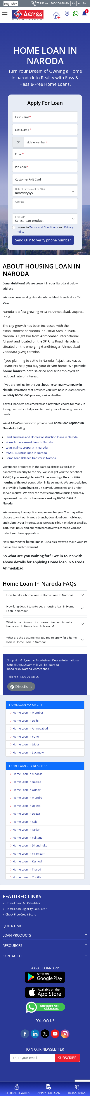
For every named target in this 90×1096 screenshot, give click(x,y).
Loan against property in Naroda (26, 447)
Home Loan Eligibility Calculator (26, 909)
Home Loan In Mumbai (28, 712)
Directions (23, 686)
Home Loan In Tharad (27, 869)
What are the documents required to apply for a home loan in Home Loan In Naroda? (41, 640)
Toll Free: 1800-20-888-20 (52, 3)
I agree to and (45, 229)
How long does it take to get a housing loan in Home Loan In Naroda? (40, 608)
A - (73, 3)
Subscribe (67, 1057)
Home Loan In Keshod (27, 861)
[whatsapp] (75, 15)
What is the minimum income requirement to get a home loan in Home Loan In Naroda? (39, 624)
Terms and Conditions (43, 227)
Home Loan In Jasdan (26, 829)
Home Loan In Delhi (25, 721)
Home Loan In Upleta (26, 806)
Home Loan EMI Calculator (22, 903)
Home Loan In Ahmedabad (30, 728)
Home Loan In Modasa (27, 774)
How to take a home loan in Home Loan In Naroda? (39, 595)
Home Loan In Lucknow (28, 752)
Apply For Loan (49, 1093)
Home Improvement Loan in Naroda (29, 442)
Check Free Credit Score (20, 914)
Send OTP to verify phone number (43, 240)
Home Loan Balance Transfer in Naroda (30, 458)
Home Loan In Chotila (27, 877)
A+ (84, 3)
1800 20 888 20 (77, 1093)
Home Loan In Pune (26, 736)
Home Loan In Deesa (26, 814)
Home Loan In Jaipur (26, 744)
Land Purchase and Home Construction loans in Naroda (41, 437)
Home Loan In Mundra (27, 798)
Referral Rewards (17, 1093)
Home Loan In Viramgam (29, 853)
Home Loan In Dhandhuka (30, 845)
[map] (67, 15)
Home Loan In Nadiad (27, 782)
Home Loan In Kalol (25, 822)
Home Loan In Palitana (27, 838)
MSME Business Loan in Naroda (26, 453)
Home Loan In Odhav (27, 790)
